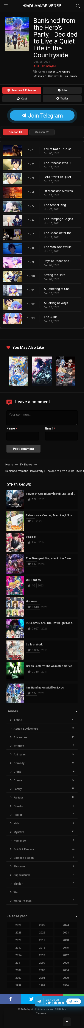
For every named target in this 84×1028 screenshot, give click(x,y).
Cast (24, 98)
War (16, 892)
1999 (18, 985)
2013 (42, 955)
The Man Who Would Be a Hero (59, 247)
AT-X (36, 66)
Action (18, 720)
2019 (42, 940)
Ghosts (18, 806)
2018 (66, 940)
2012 (66, 955)
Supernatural (22, 875)
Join (75, 1001)
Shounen (19, 866)
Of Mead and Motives (58, 191)
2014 (18, 955)
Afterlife (19, 745)
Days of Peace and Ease (59, 261)
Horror (18, 814)
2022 (42, 932)
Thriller (18, 883)
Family (18, 789)
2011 (18, 962)
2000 (66, 977)
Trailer (64, 98)
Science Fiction (24, 857)
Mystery (19, 832)
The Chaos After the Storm (59, 233)
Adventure (20, 737)
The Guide (51, 317)
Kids (16, 823)
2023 (18, 932)
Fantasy (18, 797)
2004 (66, 970)
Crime (17, 771)
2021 (66, 932)
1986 (66, 985)
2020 (18, 940)
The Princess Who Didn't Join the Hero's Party (59, 163)
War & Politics (22, 900)
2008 (66, 962)
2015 (66, 947)
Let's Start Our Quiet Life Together (59, 177)
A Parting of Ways (56, 303)
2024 (66, 925)
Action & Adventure (26, 728)
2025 (42, 925)
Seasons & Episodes (23, 90)
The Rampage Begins (58, 219)
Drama (18, 780)
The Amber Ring (55, 205)
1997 (42, 985)
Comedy (53, 76)
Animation (40, 76)
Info (64, 90)
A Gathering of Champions (59, 289)
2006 (42, 970)
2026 (18, 925)
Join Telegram (45, 115)
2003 (18, 977)
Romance (20, 840)
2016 (42, 947)
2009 (42, 962)
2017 (18, 947)
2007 (18, 970)
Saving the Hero (54, 275)
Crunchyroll (49, 66)
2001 (42, 977)
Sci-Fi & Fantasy (68, 76)
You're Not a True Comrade (59, 149)
